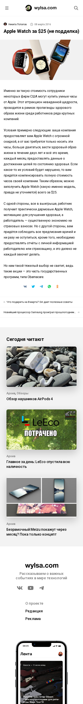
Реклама (33, 619)
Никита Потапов (17, 24)
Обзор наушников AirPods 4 (29, 399)
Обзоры (22, 393)
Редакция (34, 611)
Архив (10, 393)
